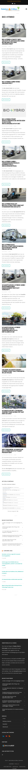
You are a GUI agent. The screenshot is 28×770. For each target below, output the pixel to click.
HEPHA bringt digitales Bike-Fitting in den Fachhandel (10, 527)
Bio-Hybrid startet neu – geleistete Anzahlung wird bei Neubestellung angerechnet (13, 41)
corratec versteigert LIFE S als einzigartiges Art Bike (12, 523)
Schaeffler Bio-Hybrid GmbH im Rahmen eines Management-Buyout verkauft (13, 287)
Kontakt (14, 768)
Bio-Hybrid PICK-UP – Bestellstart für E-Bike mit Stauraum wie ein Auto (13, 205)
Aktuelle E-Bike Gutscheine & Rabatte (14, 1)
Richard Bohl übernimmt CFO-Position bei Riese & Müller (12, 710)
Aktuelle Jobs (5, 726)
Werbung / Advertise (7, 721)
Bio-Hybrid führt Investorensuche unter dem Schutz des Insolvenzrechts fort (13, 121)
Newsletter (5, 724)
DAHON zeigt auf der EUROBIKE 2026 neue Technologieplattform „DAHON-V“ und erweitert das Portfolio (12, 563)
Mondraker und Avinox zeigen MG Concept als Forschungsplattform (11, 555)
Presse (4, 718)
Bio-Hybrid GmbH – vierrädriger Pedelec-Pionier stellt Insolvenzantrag (11, 164)
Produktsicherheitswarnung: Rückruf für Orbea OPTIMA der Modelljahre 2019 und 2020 (12, 536)
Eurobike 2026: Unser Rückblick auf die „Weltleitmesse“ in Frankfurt (13, 572)
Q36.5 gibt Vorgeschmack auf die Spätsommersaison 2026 (9, 540)
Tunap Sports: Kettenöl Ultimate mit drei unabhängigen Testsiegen (10, 705)
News (9, 46)
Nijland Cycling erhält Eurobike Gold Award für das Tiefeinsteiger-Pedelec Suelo (12, 586)
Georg (5, 46)
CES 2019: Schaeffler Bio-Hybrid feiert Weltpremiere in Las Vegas (13, 371)
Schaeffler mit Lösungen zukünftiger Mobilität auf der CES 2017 (13, 412)
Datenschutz (22, 766)
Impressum (15, 766)
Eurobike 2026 (8, 550)
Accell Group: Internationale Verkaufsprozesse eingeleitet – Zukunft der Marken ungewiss (12, 544)
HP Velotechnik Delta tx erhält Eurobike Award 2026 (12, 579)
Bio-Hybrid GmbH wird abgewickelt (11, 82)
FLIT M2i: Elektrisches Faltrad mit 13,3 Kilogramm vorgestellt (10, 532)
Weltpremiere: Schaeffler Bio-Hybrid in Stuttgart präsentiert (12, 451)
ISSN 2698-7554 (7, 766)
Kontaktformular (18, 671)
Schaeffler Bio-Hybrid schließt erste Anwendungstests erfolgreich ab (11, 329)
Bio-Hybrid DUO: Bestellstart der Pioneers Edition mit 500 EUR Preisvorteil (12, 247)
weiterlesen (6, 62)
